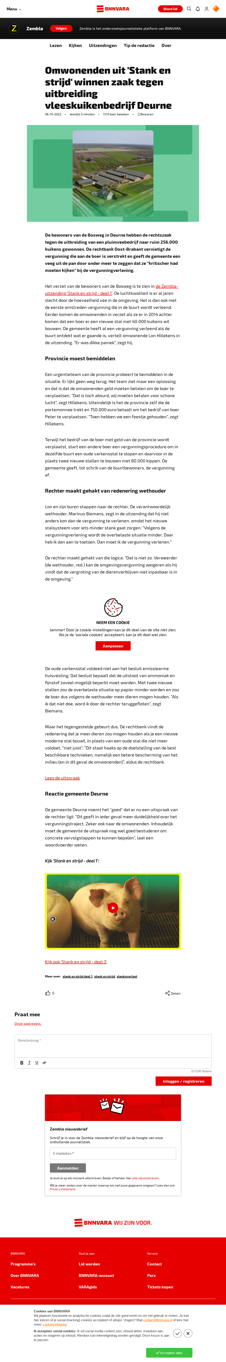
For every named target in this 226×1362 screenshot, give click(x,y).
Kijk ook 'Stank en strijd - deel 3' (76, 961)
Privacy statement (62, 1189)
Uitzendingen (103, 45)
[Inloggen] (206, 8)
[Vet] (21, 1063)
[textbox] (113, 1046)
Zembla (34, 28)
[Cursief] (29, 1063)
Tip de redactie (139, 45)
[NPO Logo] (216, 9)
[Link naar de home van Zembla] (14, 28)
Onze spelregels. (28, 1023)
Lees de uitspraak (62, 777)
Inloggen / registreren (183, 1081)
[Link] (44, 1063)
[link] (77, 976)
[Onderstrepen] (36, 1063)
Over (166, 45)
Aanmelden (68, 1168)
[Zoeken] (189, 8)
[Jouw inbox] (197, 9)
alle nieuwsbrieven (145, 1178)
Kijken (75, 45)
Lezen (56, 45)
